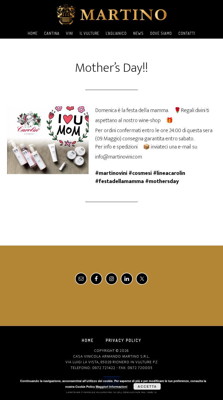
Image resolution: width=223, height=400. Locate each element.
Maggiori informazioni (111, 387)
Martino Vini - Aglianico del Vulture (111, 14)
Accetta (147, 386)
